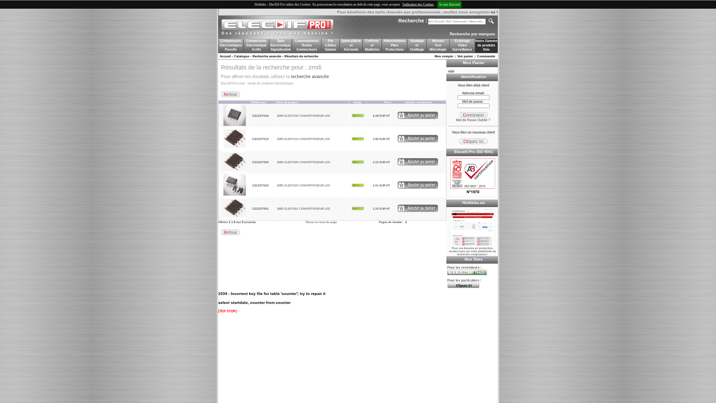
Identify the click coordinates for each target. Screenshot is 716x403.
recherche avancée (310, 76)
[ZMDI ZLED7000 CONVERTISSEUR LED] (234, 172)
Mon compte (444, 56)
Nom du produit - (288, 102)
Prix (387, 102)
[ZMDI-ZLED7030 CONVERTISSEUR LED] (234, 125)
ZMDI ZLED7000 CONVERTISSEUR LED (303, 162)
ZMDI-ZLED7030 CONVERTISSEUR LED (303, 115)
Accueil (225, 56)
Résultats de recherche (301, 56)
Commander (486, 56)
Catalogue (241, 56)
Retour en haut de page (321, 222)
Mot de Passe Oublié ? (473, 120)
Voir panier (465, 56)
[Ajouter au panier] (418, 118)
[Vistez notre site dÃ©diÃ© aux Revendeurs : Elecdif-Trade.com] (467, 274)
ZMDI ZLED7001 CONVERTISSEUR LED (303, 208)
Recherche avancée (267, 56)
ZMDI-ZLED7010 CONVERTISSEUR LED (303, 138)
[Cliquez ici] (463, 287)
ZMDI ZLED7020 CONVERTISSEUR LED (303, 185)
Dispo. (358, 102)
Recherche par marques (472, 34)
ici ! (494, 12)
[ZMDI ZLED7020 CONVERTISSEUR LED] (234, 195)
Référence (259, 102)
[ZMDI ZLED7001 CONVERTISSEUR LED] (234, 218)
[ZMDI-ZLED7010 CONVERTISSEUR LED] (234, 148)
